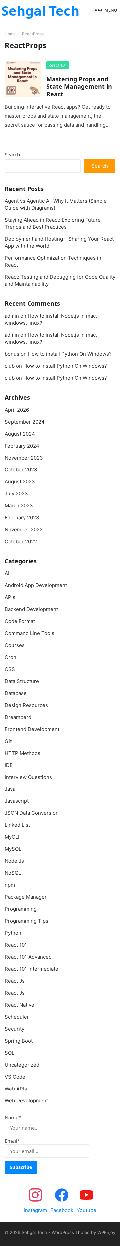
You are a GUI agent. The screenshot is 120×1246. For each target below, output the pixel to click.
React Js (15, 981)
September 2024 (25, 422)
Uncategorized (22, 1065)
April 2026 (17, 410)
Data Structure (22, 681)
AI (7, 573)
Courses (15, 645)
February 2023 (22, 517)
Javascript (17, 801)
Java (10, 789)
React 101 (57, 65)
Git (8, 741)
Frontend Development (32, 729)
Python (13, 933)
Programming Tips (26, 921)
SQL (9, 1053)
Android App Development (36, 585)
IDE (9, 765)
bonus (12, 354)
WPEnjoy (106, 1232)
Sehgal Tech (40, 11)
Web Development (26, 1100)
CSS (10, 669)
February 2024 (22, 446)
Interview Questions (28, 777)
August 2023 (20, 481)
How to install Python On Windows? (70, 354)
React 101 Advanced (28, 957)
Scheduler (17, 1017)
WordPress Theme (71, 1232)
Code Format (20, 621)
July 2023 (16, 493)
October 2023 (21, 470)
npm (10, 885)
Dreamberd (18, 717)
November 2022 (24, 529)
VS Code (15, 1077)
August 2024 (20, 434)
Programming (21, 909)
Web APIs (16, 1089)
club (10, 366)
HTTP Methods (22, 753)
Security (14, 1029)
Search (12, 154)
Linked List (17, 825)
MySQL (13, 849)
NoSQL (13, 873)
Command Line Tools (29, 633)
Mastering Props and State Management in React (79, 86)
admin (12, 316)
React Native (19, 1005)
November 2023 (24, 458)
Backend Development (31, 609)
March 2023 (19, 505)
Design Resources (26, 705)
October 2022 (21, 541)
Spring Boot (19, 1041)
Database (16, 693)
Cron (10, 657)
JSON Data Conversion (32, 813)
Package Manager (26, 897)
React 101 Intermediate (31, 969)
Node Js (14, 861)
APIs (10, 597)
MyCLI (12, 837)
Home (10, 33)
